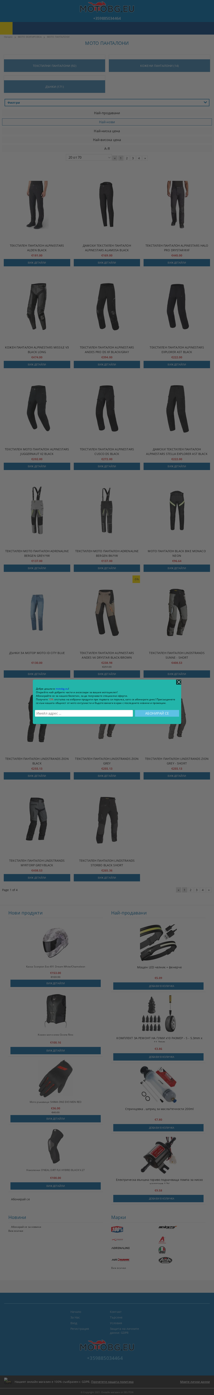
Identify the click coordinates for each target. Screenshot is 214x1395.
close (178, 682)
